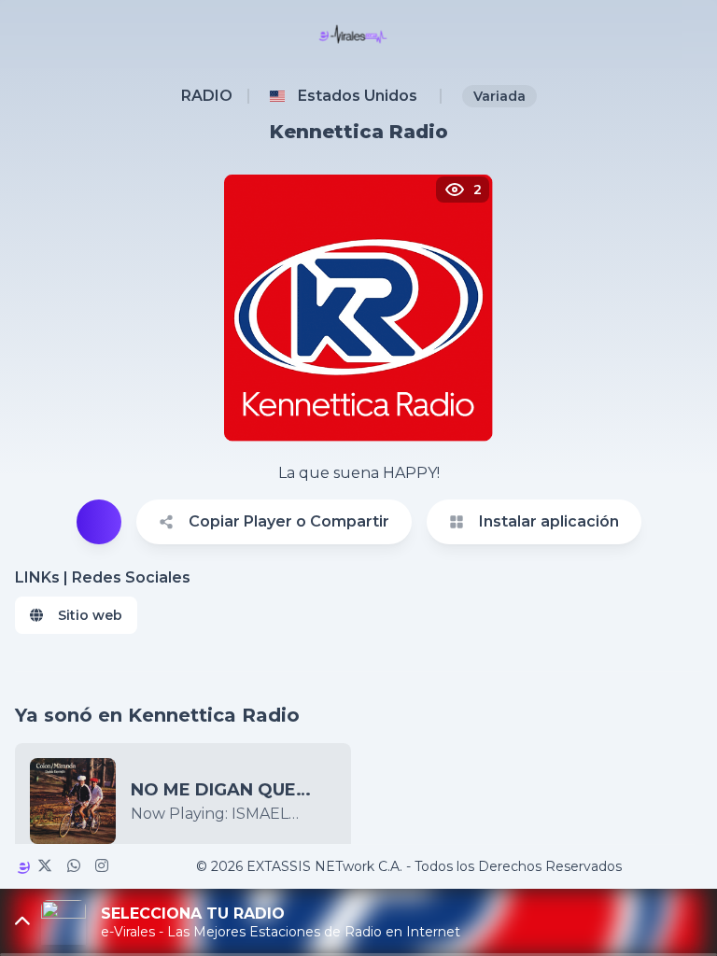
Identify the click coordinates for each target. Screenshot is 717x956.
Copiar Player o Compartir (289, 521)
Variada (499, 96)
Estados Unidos (357, 96)
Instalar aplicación (549, 521)
